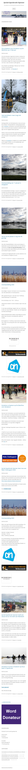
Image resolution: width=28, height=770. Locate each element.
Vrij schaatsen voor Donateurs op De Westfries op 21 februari (13, 49)
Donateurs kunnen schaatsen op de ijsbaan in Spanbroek (13, 667)
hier (5, 441)
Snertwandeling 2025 (8, 518)
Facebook (9, 140)
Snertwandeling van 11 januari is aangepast (11, 183)
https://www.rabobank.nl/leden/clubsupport (11, 481)
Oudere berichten (6, 702)
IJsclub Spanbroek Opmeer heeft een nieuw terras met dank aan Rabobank (13, 615)
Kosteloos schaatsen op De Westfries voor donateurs (13, 406)
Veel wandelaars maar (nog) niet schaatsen (11, 116)
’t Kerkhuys (6, 126)
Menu (14, 8)
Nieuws (14, 72)
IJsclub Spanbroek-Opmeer (14, 3)
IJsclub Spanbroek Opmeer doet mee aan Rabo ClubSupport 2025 (14, 469)
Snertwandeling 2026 (8, 285)
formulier (15, 69)
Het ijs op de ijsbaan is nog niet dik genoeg (12, 237)
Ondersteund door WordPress (7, 767)
